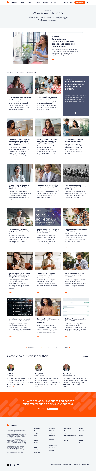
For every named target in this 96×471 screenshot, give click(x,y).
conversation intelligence (12, 431)
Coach (35, 435)
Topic (11, 72)
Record (35, 447)
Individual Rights (67, 464)
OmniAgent (36, 442)
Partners (81, 435)
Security (81, 440)
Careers (81, 437)
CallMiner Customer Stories (55, 443)
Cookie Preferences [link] (56, 464)
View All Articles (70, 113)
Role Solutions (52, 435)
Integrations (37, 452)
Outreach (36, 440)
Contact (81, 442)
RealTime (36, 437)
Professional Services (53, 447)
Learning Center (67, 428)
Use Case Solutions (53, 433)
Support (66, 437)
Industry (17, 72)
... (52, 347)
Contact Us (41, 408)
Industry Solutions (53, 430)
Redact (35, 445)
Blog (65, 430)
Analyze (36, 433)
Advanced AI (37, 428)
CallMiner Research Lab (31, 72)
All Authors (85, 356)
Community (51, 450)
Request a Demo (80, 2)
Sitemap (66, 440)
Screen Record (37, 449)
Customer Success (53, 445)
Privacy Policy (85, 464)
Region (22, 72)
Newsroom (81, 433)
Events (65, 433)
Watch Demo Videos (68, 2)
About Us (81, 428)
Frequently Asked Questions (70, 435)
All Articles (9, 386)
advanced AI (18, 439)
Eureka (35, 430)
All (7, 72)
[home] (12, 2)
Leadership (81, 430)
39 (56, 347)
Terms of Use (77, 464)
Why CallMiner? (52, 428)
